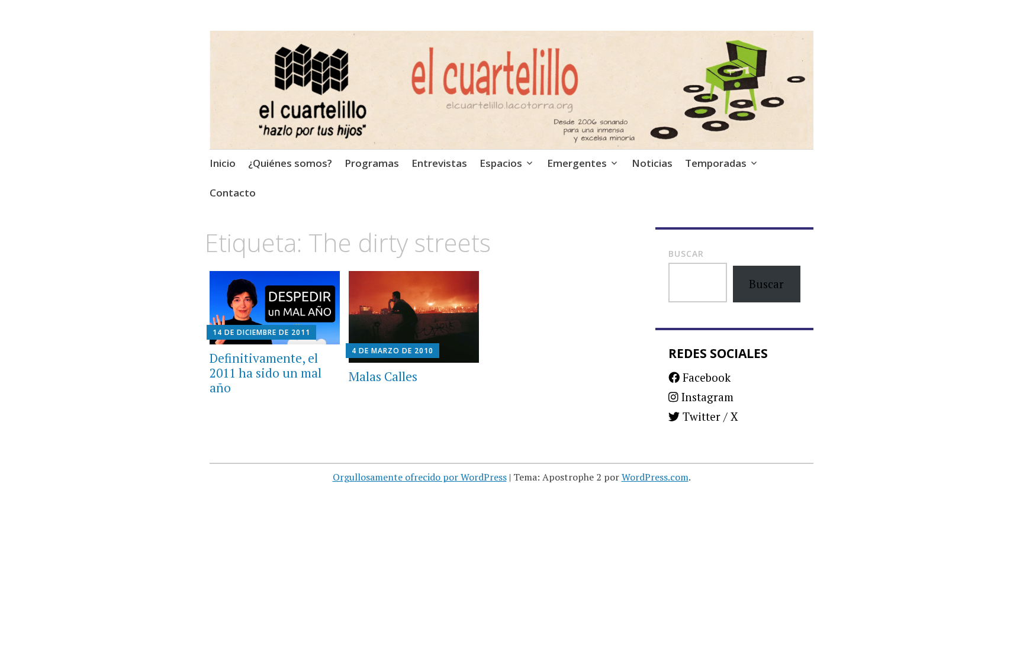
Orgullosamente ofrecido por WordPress (420, 476)
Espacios (501, 163)
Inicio (223, 163)
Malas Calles (383, 376)
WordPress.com (655, 476)
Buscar (686, 253)
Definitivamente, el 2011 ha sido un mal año (265, 373)
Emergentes (577, 163)
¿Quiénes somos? (290, 163)
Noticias (652, 163)
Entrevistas (439, 163)
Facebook (705, 377)
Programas (372, 163)
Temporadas (716, 163)
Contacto (233, 192)
